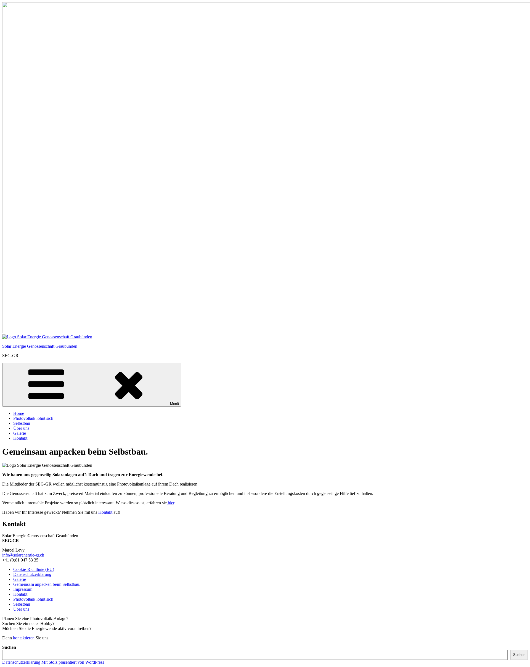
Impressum (22, 589)
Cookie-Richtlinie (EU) (33, 569)
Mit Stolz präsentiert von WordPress (72, 662)
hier (170, 502)
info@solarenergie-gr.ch (23, 555)
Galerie (19, 433)
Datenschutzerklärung (32, 574)
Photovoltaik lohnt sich (33, 418)
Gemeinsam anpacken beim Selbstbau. (46, 584)
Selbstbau (21, 423)
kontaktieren (24, 638)
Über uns (21, 428)
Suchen (9, 647)
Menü (174, 404)
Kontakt (20, 438)
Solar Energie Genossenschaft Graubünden (39, 346)
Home (18, 413)
